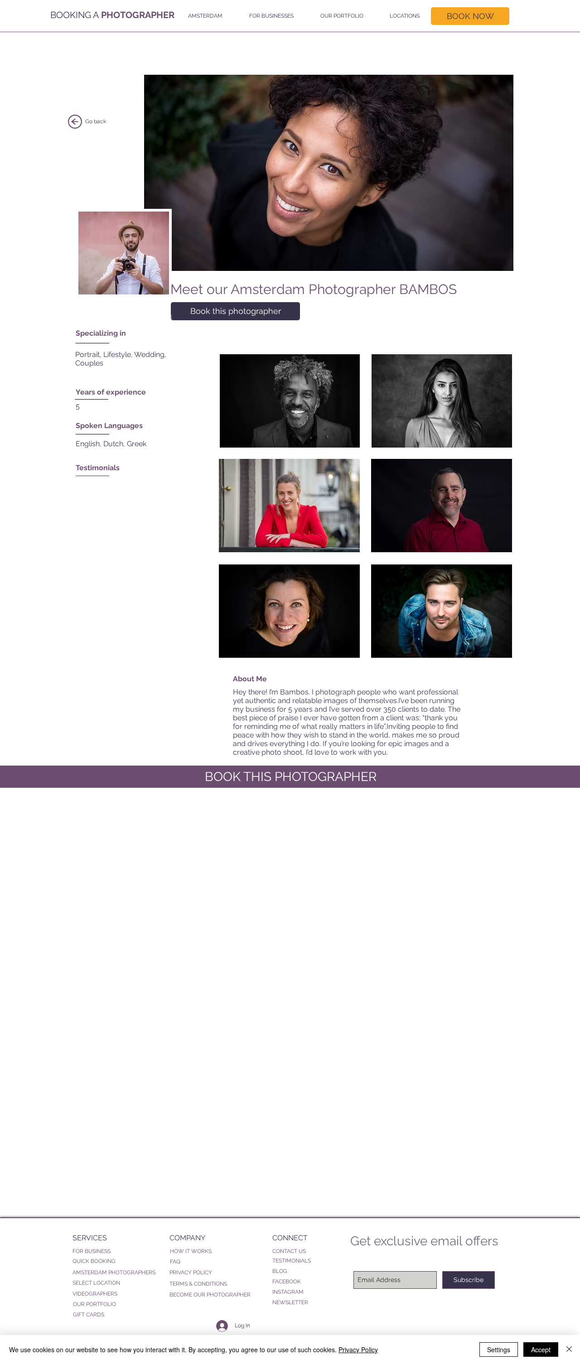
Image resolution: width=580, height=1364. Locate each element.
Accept (541, 1349)
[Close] (569, 1349)
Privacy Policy (358, 1349)
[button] (203, 16)
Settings (498, 1349)
